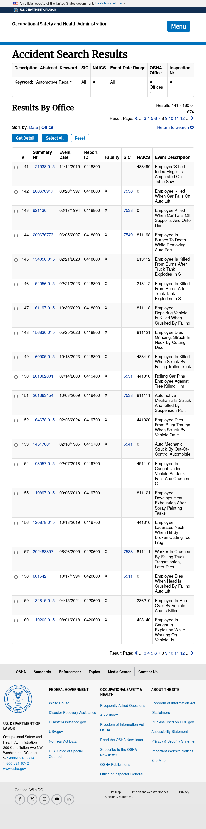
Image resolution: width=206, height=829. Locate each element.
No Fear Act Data (63, 741)
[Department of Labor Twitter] (32, 799)
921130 (39, 210)
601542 (39, 576)
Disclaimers (160, 712)
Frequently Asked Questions (122, 705)
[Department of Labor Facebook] (20, 799)
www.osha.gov (14, 768)
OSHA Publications (115, 764)
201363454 (43, 395)
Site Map (158, 760)
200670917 (43, 191)
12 (182, 118)
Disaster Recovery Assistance (72, 712)
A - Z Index (109, 714)
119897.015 (44, 492)
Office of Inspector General (121, 773)
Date (33, 127)
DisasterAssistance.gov (67, 721)
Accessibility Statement (169, 731)
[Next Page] (192, 118)
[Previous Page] (136, 118)
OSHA (21, 671)
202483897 (43, 551)
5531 (128, 376)
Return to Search (173, 127)
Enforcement (70, 671)
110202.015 (44, 619)
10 (171, 118)
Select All (55, 138)
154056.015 (44, 283)
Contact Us (148, 671)
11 (176, 118)
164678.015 (44, 419)
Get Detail (25, 138)
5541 (128, 444)
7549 (128, 234)
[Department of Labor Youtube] (57, 799)
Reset (80, 138)
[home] (18, 698)
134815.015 (44, 600)
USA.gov (56, 731)
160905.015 (44, 356)
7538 (128, 191)
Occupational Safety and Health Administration (60, 24)
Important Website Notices (172, 750)
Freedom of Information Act (173, 702)
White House (59, 702)
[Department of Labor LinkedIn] (69, 799)
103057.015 (44, 463)
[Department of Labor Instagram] (44, 799)
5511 (128, 576)
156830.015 (44, 332)
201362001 (43, 376)
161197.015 (44, 307)
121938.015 (44, 166)
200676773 (43, 234)
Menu (178, 26)
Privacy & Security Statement (174, 741)
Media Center (119, 671)
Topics (94, 671)
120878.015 (44, 522)
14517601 (42, 444)
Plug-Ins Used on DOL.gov (172, 721)
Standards (42, 671)
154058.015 (44, 259)
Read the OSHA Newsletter (121, 739)
